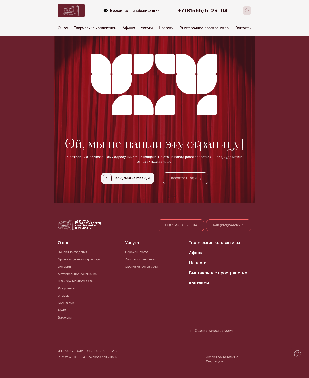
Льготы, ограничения (140, 259)
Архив (62, 310)
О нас (63, 27)
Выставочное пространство (204, 27)
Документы (66, 288)
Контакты (243, 27)
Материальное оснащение (77, 274)
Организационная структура (79, 259)
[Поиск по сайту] (247, 10)
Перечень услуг (136, 252)
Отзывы (63, 295)
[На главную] (71, 10)
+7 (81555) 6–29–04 (203, 10)
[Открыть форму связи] (297, 354)
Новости (166, 27)
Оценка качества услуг (142, 266)
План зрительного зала (75, 281)
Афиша (129, 27)
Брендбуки (66, 303)
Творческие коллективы (95, 27)
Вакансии (65, 317)
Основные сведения (72, 252)
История (64, 266)
